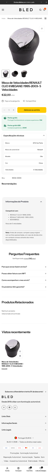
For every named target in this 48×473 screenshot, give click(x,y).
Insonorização (27, 457)
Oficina (41, 461)
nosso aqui (30, 258)
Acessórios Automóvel (18, 461)
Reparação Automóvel (12, 457)
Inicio (3, 18)
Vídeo (6, 461)
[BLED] (26, 10)
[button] (6, 2)
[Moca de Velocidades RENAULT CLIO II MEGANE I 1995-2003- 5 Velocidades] (12, 348)
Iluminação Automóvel (29, 453)
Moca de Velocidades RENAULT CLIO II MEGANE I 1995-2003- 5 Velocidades (12, 364)
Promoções (14, 453)
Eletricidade (33, 461)
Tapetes (37, 457)
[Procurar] (40, 9)
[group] (24, 46)
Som (43, 457)
